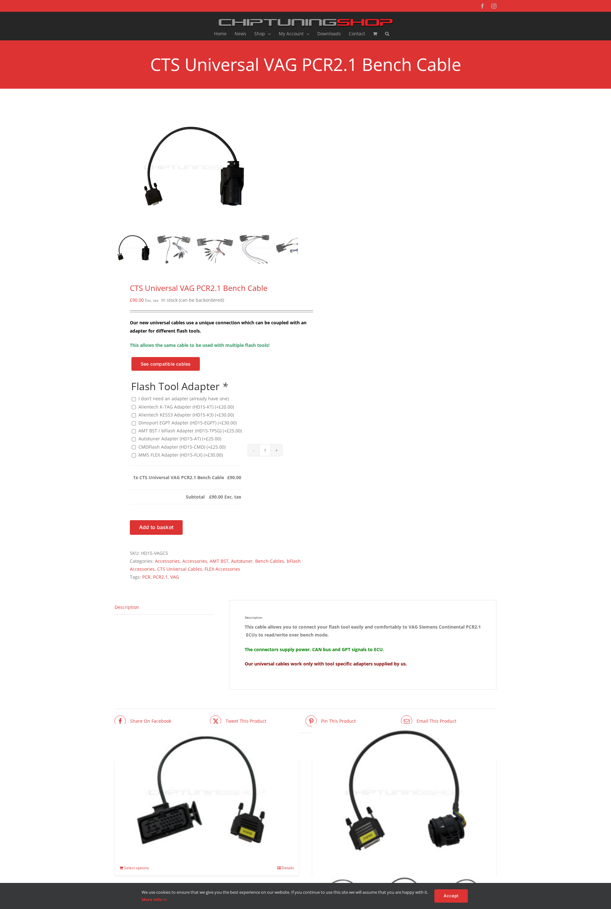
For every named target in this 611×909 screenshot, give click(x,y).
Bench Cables (269, 561)
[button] (387, 33)
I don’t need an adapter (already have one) (183, 399)
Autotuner (242, 561)
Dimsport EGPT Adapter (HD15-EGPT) (187, 423)
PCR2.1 (160, 577)
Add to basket (156, 527)
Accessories (167, 561)
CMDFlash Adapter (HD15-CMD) (182, 447)
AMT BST (219, 561)
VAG (174, 577)
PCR (146, 577)
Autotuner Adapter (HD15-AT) (179, 439)
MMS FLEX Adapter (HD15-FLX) (180, 455)
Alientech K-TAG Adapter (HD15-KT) (186, 407)
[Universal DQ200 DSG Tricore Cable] (207, 792)
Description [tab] (127, 607)
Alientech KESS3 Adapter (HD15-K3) (186, 415)
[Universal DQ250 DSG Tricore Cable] (404, 792)
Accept (451, 895)
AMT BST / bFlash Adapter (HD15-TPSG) (190, 431)
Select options (136, 868)
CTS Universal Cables (179, 569)
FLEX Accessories (222, 569)
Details (288, 868)
